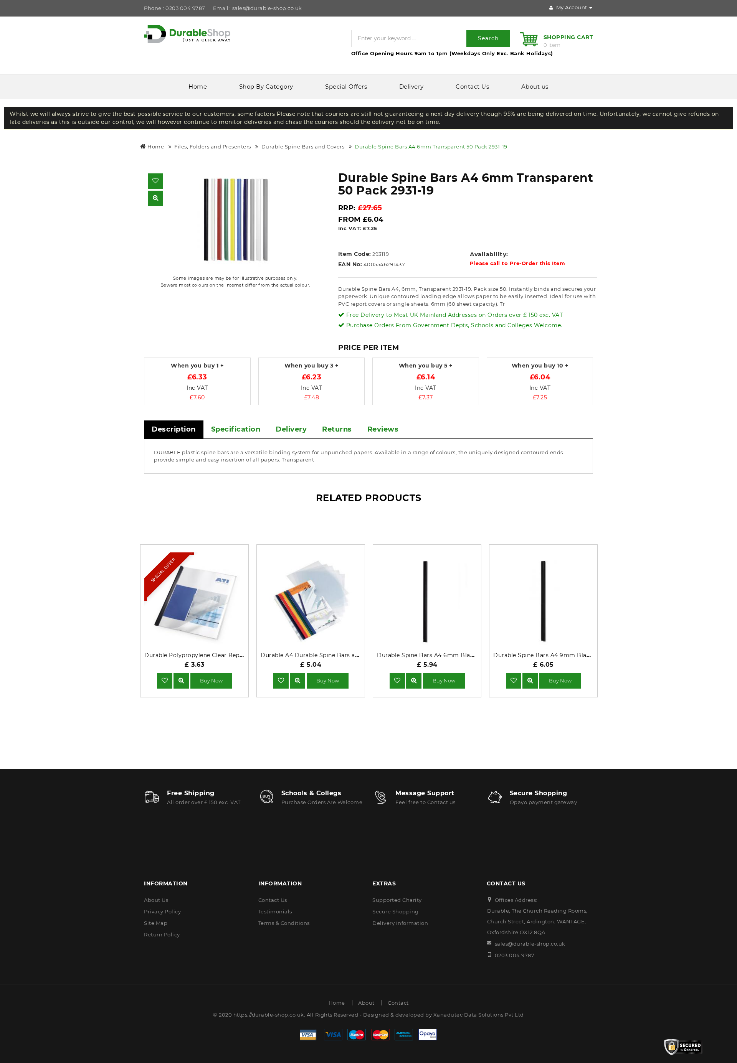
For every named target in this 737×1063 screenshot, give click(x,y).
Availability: (489, 254)
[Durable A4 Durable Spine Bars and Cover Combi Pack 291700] (297, 680)
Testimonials (275, 911)
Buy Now (211, 680)
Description (174, 429)
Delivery (411, 86)
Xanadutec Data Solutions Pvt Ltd (478, 1015)
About (366, 1003)
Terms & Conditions (284, 923)
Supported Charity (397, 900)
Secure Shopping (395, 911)
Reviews (383, 429)
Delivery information (400, 923)
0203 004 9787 (515, 955)
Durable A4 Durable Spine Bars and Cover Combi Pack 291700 (349, 655)
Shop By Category (266, 86)
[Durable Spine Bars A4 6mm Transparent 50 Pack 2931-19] (235, 219)
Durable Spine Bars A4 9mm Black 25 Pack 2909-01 (567, 655)
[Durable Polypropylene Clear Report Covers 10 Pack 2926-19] (181, 680)
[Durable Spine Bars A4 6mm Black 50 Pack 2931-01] (413, 680)
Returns (337, 429)
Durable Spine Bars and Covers (303, 146)
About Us (156, 900)
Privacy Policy (162, 911)
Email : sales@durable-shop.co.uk (257, 8)
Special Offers (346, 86)
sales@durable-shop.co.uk (530, 944)
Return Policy (162, 934)
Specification (236, 429)
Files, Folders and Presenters (212, 146)
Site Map (155, 923)
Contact (398, 1003)
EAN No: (350, 264)
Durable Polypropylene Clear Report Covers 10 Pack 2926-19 (230, 655)
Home (197, 86)
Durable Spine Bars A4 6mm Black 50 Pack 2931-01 (450, 655)
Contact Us (472, 86)
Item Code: (354, 254)
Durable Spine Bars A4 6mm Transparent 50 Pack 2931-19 (431, 146)
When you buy (197, 366)
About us (535, 86)
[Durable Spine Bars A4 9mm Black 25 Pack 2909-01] (530, 680)
